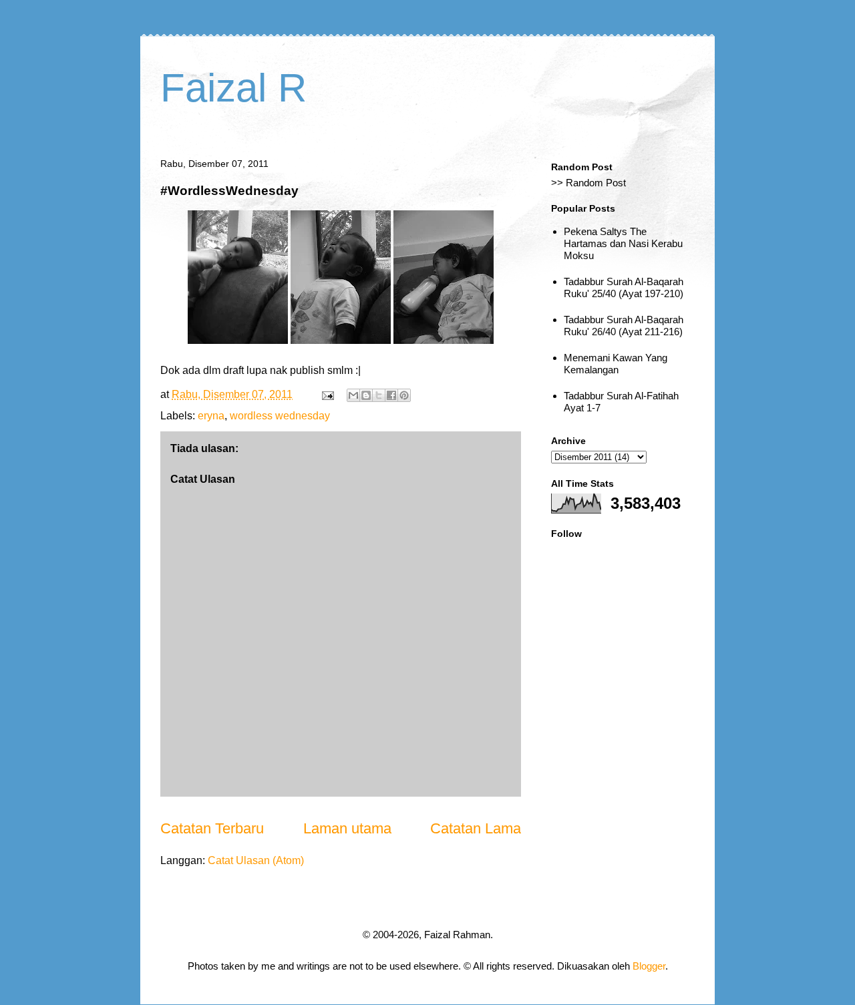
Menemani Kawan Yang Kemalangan (615, 363)
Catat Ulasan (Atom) (256, 860)
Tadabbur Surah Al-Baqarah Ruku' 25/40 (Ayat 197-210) (623, 287)
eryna (211, 415)
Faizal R (233, 87)
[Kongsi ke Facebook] (391, 395)
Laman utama (347, 828)
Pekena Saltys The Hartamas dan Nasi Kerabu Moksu (623, 243)
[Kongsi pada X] (378, 395)
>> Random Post (588, 182)
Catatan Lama (475, 828)
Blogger (649, 966)
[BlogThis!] (366, 395)
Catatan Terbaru (212, 828)
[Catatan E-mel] (327, 394)
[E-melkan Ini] (353, 395)
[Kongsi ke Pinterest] (404, 395)
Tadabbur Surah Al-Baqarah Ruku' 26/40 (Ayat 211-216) (623, 325)
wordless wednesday (280, 415)
